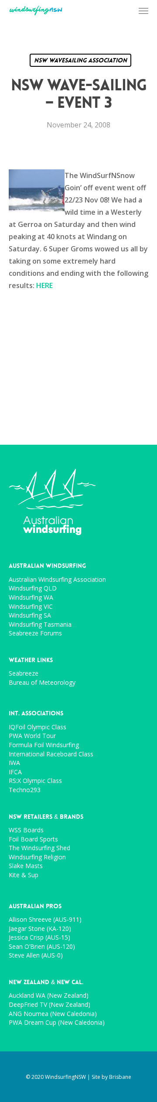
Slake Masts (26, 866)
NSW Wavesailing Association (80, 60)
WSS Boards (26, 830)
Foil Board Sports (33, 839)
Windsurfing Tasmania (40, 625)
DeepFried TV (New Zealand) (49, 1005)
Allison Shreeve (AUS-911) (45, 920)
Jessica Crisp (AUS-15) (39, 938)
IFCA (15, 772)
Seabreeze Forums (35, 633)
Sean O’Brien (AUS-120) (42, 947)
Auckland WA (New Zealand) (49, 996)
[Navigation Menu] (143, 10)
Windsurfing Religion (37, 857)
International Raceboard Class (51, 754)
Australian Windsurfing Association (57, 580)
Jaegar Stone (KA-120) (40, 929)
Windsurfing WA (31, 598)
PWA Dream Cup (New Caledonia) (57, 1023)
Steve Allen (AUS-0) (36, 955)
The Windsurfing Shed (39, 848)
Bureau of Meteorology (42, 683)
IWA (14, 763)
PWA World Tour (32, 736)
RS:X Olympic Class (35, 781)
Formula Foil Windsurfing (44, 745)
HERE (44, 285)
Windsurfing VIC (31, 607)
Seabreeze (23, 673)
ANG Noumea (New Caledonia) (53, 1014)
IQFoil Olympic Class (37, 727)
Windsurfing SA (30, 615)
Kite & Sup (23, 875)
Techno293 (25, 790)
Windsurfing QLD (33, 588)
